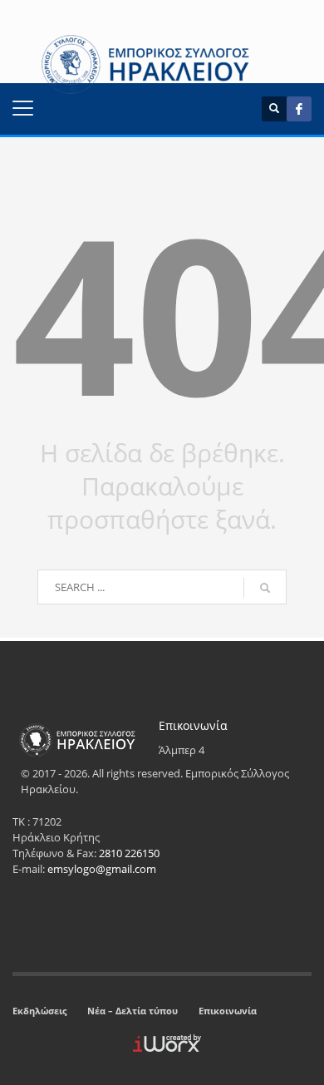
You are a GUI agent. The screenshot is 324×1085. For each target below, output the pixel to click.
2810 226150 (129, 853)
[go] (265, 587)
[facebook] (299, 108)
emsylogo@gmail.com (101, 868)
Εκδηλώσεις (39, 1010)
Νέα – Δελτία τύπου (132, 1010)
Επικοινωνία (228, 1010)
